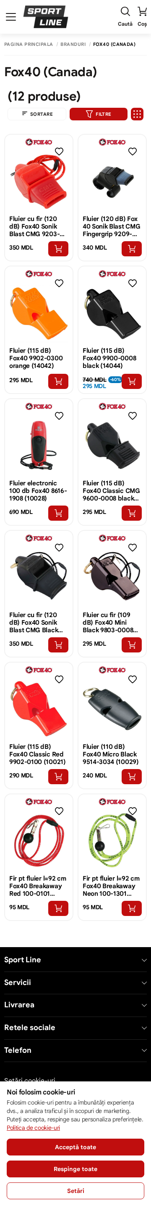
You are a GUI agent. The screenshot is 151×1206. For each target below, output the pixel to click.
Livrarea (19, 1005)
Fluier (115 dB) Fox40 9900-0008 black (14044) (109, 358)
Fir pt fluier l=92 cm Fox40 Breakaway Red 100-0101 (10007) (37, 886)
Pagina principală (28, 44)
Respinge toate (75, 1169)
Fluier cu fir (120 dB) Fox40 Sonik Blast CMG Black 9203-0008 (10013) (37, 622)
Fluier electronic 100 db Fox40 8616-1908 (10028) (38, 490)
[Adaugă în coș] (58, 248)
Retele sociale (29, 1027)
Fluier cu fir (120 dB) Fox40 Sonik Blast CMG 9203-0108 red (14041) (34, 226)
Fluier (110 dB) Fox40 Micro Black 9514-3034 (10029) (111, 754)
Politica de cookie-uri (33, 1127)
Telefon (17, 1050)
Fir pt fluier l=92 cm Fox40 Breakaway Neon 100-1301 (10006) (111, 886)
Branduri (73, 44)
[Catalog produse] (11, 17)
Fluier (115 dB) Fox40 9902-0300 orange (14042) (35, 358)
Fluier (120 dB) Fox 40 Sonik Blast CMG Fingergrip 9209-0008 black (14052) (111, 226)
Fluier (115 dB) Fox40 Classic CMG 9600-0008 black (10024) (111, 490)
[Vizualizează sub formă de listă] (137, 114)
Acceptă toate (75, 1147)
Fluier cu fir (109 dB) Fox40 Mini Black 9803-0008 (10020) (108, 622)
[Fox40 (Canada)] (38, 142)
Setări (75, 1191)
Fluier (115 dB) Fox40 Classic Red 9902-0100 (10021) (37, 754)
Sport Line (22, 960)
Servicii (17, 982)
